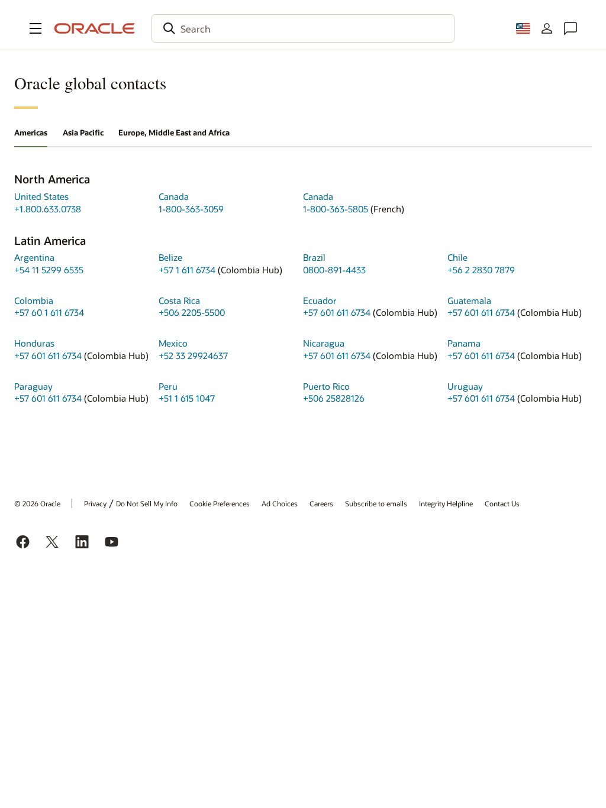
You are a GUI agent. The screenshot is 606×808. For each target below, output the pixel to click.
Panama (464, 343)
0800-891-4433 (334, 270)
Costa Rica (179, 300)
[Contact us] (570, 28)
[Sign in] (547, 28)
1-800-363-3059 (191, 209)
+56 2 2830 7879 (481, 270)
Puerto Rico (326, 386)
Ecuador (320, 300)
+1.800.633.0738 (47, 209)
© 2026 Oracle (37, 503)
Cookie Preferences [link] (219, 503)
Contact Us (502, 503)
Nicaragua (323, 343)
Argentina (34, 257)
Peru (168, 386)
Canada (174, 196)
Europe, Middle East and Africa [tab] (174, 132)
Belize (170, 257)
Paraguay (33, 386)
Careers (321, 503)
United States (41, 196)
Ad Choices (280, 503)
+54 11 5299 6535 (48, 270)
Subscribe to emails (376, 503)
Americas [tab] (30, 132)
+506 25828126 (334, 398)
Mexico (173, 343)
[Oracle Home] (94, 28)
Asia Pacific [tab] (83, 132)
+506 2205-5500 (192, 312)
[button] (35, 28)
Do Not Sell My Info (147, 503)
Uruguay (465, 386)
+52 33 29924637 (193, 355)
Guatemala (469, 300)
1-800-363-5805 (335, 209)
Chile (457, 257)
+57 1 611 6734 (187, 270)
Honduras (34, 343)
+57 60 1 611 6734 (49, 312)
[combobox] (303, 28)
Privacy (95, 503)
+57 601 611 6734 (336, 312)
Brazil (314, 257)
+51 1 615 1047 (187, 398)
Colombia (33, 300)
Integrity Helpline (446, 503)
